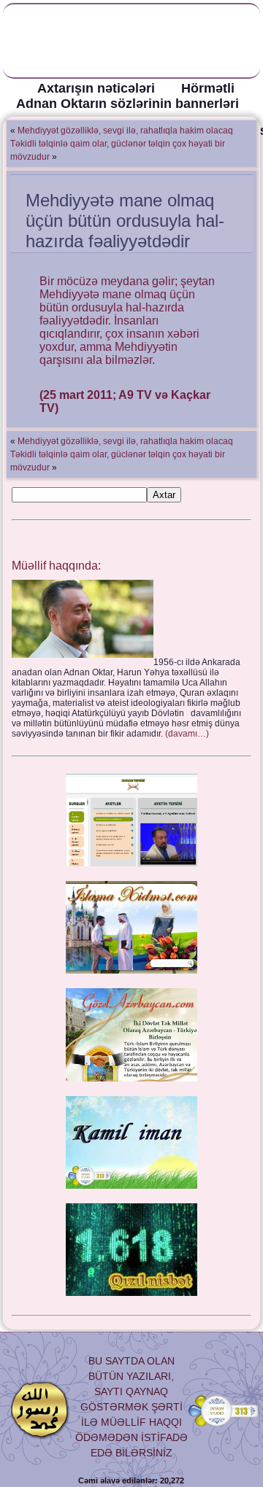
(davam (187, 734)
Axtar (164, 494)
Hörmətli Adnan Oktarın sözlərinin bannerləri (127, 96)
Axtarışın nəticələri (96, 88)
